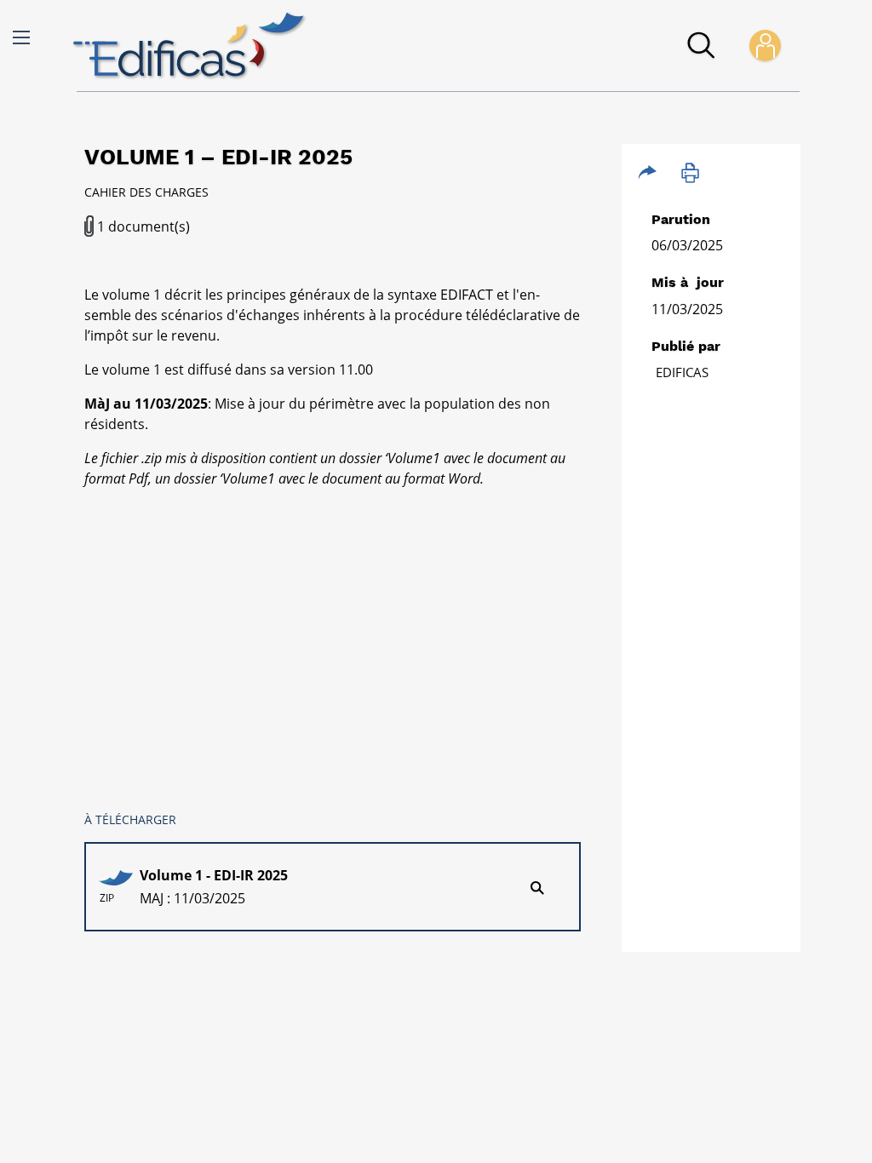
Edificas (682, 372)
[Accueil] (190, 46)
